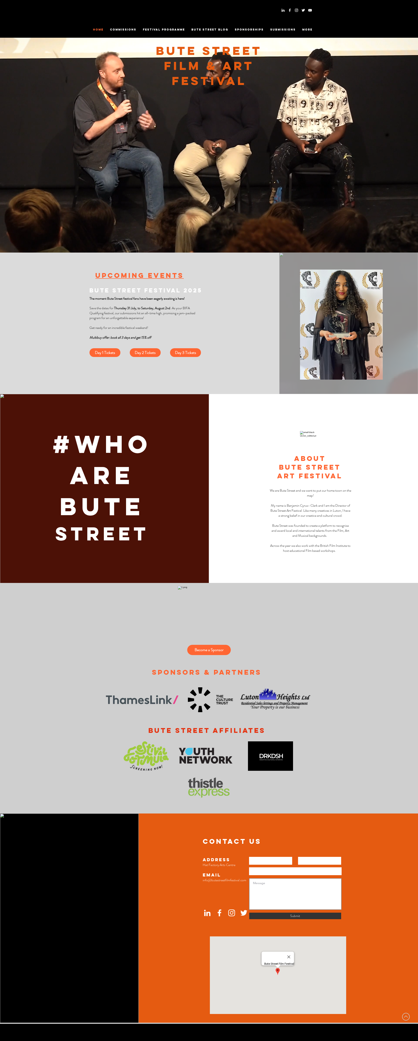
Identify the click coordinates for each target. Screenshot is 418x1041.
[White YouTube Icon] (310, 10)
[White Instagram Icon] (296, 10)
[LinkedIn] (283, 10)
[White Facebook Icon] (290, 10)
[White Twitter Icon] (303, 10)
